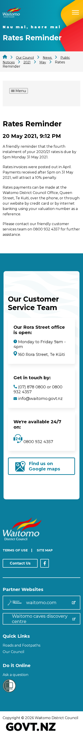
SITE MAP (45, 550)
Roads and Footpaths (21, 645)
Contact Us (20, 563)
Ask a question (15, 675)
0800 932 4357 (37, 441)
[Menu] (75, 12)
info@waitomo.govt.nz (40, 398)
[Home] (12, 16)
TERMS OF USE (15, 550)
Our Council (13, 652)
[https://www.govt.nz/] (31, 731)
